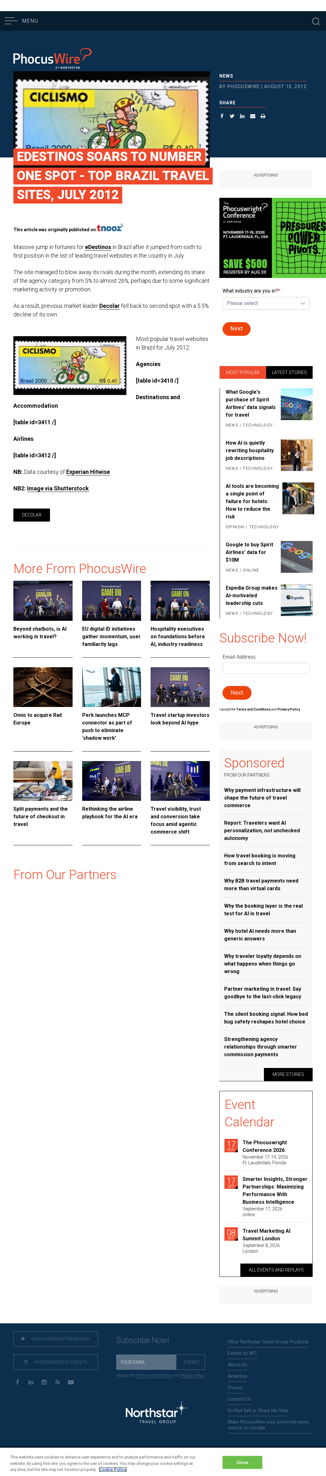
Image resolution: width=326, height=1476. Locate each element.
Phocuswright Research (60, 1338)
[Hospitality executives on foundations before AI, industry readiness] (180, 600)
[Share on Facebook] (222, 117)
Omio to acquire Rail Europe (37, 719)
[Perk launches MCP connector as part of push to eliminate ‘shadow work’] (111, 687)
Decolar (109, 305)
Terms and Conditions (253, 709)
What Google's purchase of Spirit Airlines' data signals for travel (251, 403)
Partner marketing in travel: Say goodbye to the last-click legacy (262, 993)
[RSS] (57, 1382)
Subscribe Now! (142, 1340)
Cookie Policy (113, 1469)
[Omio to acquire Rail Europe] (43, 687)
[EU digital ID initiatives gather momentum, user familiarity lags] (111, 600)
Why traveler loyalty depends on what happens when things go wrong (262, 963)
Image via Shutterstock (58, 488)
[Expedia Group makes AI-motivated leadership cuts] (297, 601)
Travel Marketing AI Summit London (266, 1235)
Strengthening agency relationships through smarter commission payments (260, 1046)
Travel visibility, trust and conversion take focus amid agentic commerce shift (176, 820)
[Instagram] (44, 1382)
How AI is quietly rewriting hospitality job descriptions (250, 450)
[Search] (316, 21)
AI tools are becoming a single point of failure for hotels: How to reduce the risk (252, 501)
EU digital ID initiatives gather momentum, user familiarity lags (111, 636)
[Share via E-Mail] (253, 117)
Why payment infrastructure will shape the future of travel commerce (262, 797)
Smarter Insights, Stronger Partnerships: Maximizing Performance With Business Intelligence (275, 1190)
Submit (191, 1362)
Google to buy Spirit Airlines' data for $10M (249, 552)
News (226, 76)
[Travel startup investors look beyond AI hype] (180, 687)
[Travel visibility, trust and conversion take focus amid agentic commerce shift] (180, 781)
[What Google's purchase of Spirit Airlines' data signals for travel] (297, 409)
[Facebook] (17, 1382)
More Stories (288, 1074)
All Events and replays (276, 1269)
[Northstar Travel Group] (156, 1413)
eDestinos (98, 247)
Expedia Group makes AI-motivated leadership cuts (252, 595)
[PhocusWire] (52, 59)
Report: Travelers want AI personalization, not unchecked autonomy (262, 830)
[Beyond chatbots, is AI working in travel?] (43, 600)
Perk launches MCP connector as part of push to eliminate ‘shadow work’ (107, 726)
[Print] (263, 117)
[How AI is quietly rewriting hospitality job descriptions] (297, 456)
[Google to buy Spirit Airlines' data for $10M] (297, 558)
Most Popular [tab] (242, 372)
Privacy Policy (192, 1375)
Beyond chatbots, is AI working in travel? (40, 633)
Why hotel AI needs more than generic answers (260, 935)
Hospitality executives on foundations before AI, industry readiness (178, 636)
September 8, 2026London (261, 1248)
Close (242, 1462)
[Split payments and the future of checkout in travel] (43, 781)
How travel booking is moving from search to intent (259, 859)
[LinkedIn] (31, 1382)
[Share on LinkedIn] (242, 117)
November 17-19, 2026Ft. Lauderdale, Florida (265, 1159)
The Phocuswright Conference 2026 (265, 1146)
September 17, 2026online (262, 1211)
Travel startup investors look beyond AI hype (180, 719)
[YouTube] (71, 1382)
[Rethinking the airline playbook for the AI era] (111, 781)
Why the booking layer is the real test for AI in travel (263, 910)
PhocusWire (243, 86)
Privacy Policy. (289, 709)
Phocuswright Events (60, 1362)
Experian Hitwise (88, 471)
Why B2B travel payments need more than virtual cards (261, 884)
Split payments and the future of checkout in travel (40, 816)
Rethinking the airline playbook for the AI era (110, 813)
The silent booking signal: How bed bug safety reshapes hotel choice (266, 1018)
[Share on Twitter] (232, 117)
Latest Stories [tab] (289, 372)
